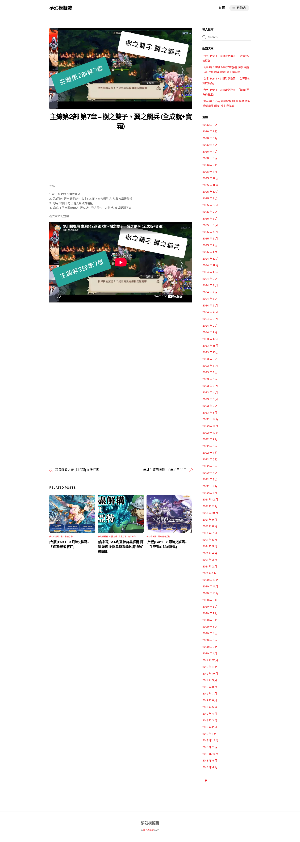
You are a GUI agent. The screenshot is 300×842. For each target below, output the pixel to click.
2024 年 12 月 (210, 258)
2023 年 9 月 (210, 358)
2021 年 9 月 (209, 519)
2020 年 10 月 (210, 593)
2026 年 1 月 (209, 171)
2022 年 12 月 (210, 419)
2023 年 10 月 (210, 352)
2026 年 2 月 (210, 164)
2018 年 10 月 (210, 753)
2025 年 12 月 (210, 178)
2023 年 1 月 (209, 412)
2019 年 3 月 (209, 720)
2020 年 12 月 (210, 579)
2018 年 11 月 (210, 747)
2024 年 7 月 (210, 292)
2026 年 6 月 (210, 138)
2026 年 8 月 (210, 124)
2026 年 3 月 (210, 158)
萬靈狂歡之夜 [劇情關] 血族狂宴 (77, 470)
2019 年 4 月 (209, 713)
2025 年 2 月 (210, 245)
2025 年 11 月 (210, 185)
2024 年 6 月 (210, 298)
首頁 (222, 8)
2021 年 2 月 (209, 566)
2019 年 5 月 (209, 707)
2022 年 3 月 (210, 479)
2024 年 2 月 (210, 325)
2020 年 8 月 (210, 606)
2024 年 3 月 (210, 318)
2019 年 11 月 (210, 666)
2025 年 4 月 (210, 231)
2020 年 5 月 (210, 626)
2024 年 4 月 (210, 312)
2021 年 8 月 (209, 526)
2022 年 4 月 (210, 472)
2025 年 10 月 (210, 191)
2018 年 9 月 (209, 760)
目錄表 (241, 8)
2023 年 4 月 (210, 392)
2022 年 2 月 (210, 486)
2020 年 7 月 (210, 613)
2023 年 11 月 (210, 345)
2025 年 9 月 (210, 198)
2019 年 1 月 (209, 733)
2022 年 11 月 (210, 425)
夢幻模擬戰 (54, 536)
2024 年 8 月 (210, 285)
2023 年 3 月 (210, 399)
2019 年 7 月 (209, 693)
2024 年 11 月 (210, 265)
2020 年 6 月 (210, 619)
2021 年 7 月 (209, 533)
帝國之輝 (113, 536)
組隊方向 (132, 536)
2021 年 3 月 (209, 559)
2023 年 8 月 (210, 365)
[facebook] (205, 780)
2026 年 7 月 (210, 131)
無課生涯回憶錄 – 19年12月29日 (164, 470)
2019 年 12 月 (210, 660)
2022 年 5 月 (210, 466)
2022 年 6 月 (210, 459)
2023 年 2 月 (210, 405)
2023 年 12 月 (210, 339)
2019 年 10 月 (210, 673)
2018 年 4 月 (209, 767)
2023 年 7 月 (210, 372)
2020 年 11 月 (210, 586)
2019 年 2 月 (209, 727)
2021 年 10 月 (210, 512)
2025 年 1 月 (209, 251)
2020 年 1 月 (209, 653)
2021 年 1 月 (209, 573)
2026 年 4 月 (210, 151)
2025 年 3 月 (210, 238)
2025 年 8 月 (210, 205)
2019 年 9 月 (209, 680)
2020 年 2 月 (210, 646)
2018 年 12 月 (210, 740)
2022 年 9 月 (210, 439)
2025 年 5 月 (210, 225)
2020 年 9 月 (210, 600)
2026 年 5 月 (210, 144)
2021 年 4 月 (209, 553)
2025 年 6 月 (210, 218)
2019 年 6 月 (209, 700)
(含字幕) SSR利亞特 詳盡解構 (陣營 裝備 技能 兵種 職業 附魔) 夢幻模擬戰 (121, 547)
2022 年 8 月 (210, 446)
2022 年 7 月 (210, 452)
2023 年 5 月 (210, 385)
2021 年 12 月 (210, 499)
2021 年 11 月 (210, 506)
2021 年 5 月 (209, 546)
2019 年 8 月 (209, 686)
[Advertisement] (120, 157)
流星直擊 (122, 536)
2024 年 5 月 (210, 305)
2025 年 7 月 (210, 211)
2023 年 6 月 (210, 379)
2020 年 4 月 (210, 633)
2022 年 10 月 (210, 432)
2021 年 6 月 (209, 539)
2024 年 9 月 (210, 278)
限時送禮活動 (67, 536)
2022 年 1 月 (209, 492)
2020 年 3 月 (210, 640)
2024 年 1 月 (209, 332)
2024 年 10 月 (210, 272)
